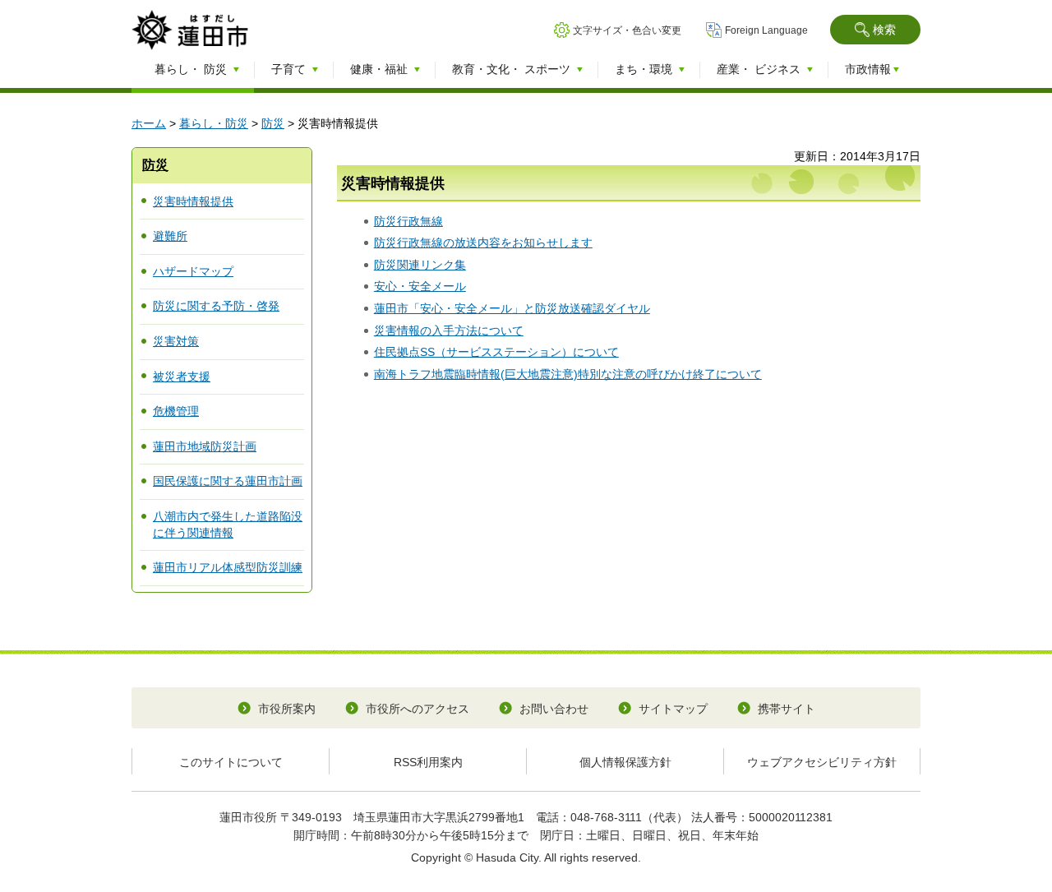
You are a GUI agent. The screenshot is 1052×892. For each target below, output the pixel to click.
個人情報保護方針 (625, 762)
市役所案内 (287, 708)
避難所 (170, 236)
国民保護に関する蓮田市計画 (227, 481)
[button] (875, 29)
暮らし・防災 (213, 123)
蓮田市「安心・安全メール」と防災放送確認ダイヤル (512, 308)
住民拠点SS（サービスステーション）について (496, 351)
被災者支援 (181, 376)
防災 (272, 123)
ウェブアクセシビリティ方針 (822, 762)
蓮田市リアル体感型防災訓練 (227, 567)
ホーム (149, 123)
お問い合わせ (553, 708)
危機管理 (176, 411)
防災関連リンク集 (420, 264)
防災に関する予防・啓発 (216, 305)
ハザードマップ (193, 271)
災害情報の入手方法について (449, 330)
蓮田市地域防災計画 (204, 446)
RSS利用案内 (428, 762)
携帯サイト (786, 708)
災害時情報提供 (193, 201)
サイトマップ (673, 708)
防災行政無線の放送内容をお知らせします (483, 242)
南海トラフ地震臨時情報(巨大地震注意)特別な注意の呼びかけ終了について (568, 374)
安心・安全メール (420, 286)
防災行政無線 (408, 221)
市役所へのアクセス (417, 708)
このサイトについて (231, 762)
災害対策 (176, 341)
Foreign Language (766, 30)
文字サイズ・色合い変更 (627, 30)
